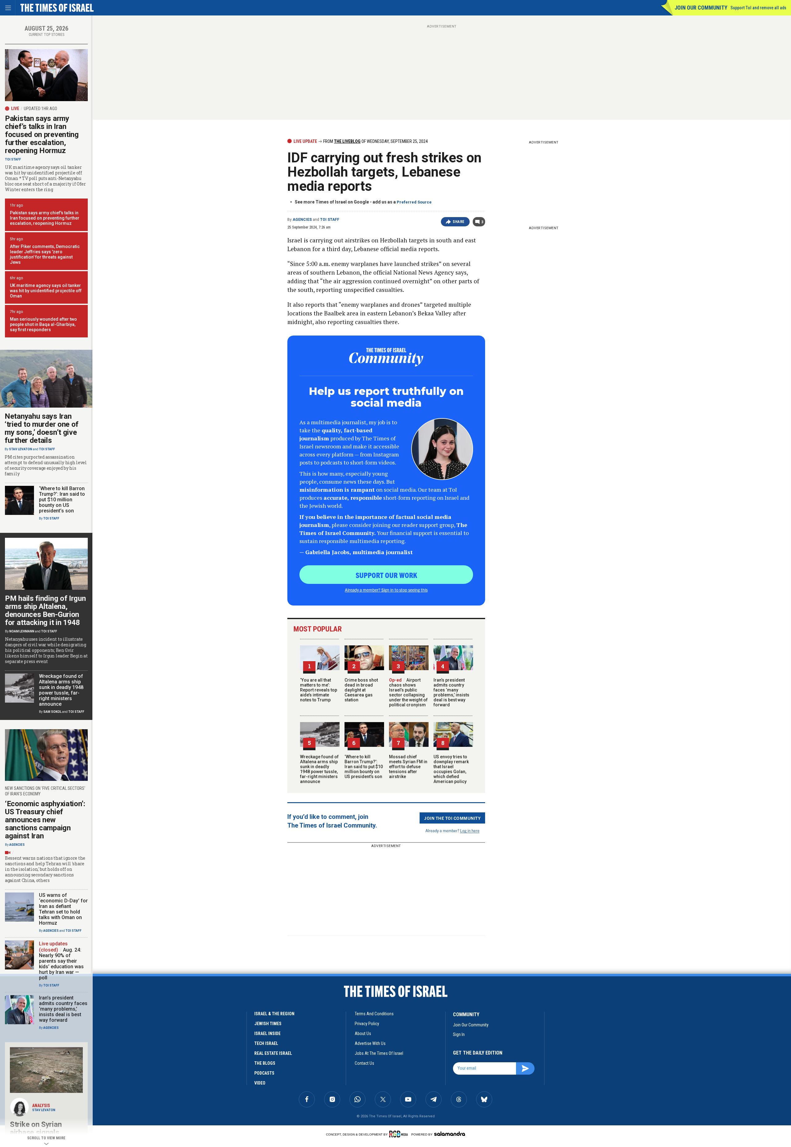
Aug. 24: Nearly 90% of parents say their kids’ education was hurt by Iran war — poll (61, 964)
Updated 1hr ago (40, 108)
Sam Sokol (52, 711)
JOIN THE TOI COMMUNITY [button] (452, 818)
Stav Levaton (20, 449)
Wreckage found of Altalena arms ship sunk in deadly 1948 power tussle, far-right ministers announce (319, 769)
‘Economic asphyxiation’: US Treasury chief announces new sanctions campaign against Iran (45, 820)
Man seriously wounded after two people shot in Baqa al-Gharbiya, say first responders (43, 324)
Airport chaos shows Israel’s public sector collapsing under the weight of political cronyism (408, 692)
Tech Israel (266, 1043)
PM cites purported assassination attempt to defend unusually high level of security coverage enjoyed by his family (46, 465)
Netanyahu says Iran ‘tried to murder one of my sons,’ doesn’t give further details (41, 428)
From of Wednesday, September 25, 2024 (375, 141)
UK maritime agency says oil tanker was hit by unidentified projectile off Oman (46, 290)
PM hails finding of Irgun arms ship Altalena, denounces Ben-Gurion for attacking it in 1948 (45, 610)
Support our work (386, 575)
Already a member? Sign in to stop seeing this (386, 590)
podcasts (264, 1073)
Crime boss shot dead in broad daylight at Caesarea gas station (361, 690)
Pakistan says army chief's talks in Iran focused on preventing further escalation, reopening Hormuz (44, 218)
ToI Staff (329, 219)
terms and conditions (374, 1013)
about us (363, 1033)
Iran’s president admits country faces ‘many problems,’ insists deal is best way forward (451, 692)
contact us (364, 1063)
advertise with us (370, 1043)
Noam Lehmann (21, 631)
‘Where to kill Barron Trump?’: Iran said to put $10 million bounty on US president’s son (364, 766)
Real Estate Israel (273, 1053)
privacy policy (367, 1023)
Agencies (302, 219)
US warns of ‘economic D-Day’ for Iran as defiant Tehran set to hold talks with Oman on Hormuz (63, 909)
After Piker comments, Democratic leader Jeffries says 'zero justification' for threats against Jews (45, 254)
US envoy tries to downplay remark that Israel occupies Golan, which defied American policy (451, 769)
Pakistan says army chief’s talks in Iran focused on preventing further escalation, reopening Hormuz (42, 134)
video (259, 1083)
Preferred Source (414, 202)
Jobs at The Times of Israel (379, 1053)
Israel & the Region (274, 1013)
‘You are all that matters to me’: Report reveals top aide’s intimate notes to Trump (318, 690)
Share (459, 222)
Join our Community (701, 7)
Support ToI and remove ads (758, 7)
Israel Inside (267, 1033)
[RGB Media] (399, 1134)
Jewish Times (267, 1023)
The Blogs (264, 1063)
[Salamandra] (449, 1134)
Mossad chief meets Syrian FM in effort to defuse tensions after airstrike (408, 766)
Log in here (470, 830)
